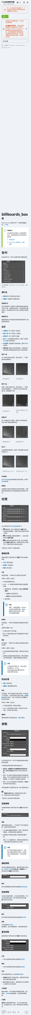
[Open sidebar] (5, 16)
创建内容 (6, 45)
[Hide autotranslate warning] (26, 29)
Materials (12, 45)
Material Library (20, 45)
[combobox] (18, 2)
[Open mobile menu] (27, 2)
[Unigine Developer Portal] (8, 2)
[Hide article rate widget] (18, 1012)
